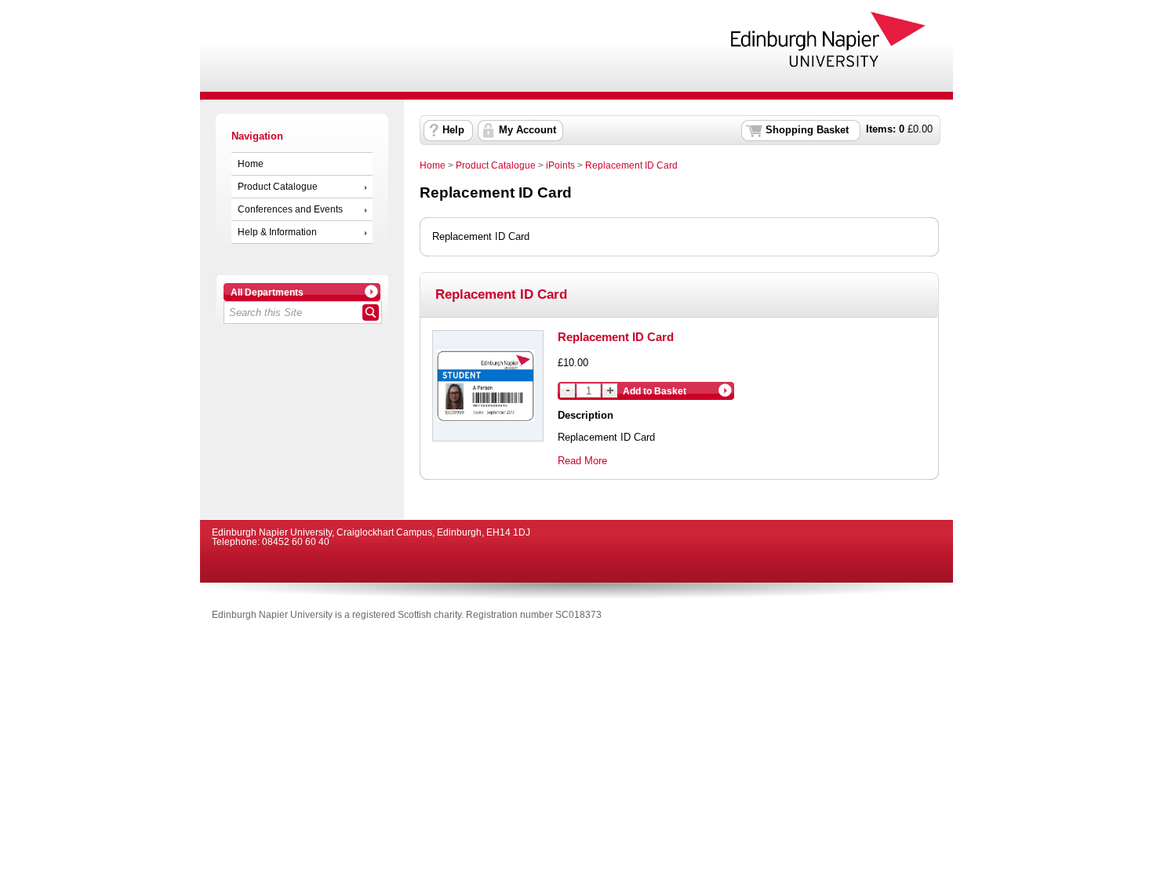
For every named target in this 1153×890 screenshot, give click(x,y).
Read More (582, 461)
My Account (527, 130)
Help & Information (277, 232)
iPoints (560, 165)
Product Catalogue (278, 186)
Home (251, 164)
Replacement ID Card (631, 165)
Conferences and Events (290, 209)
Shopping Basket (807, 130)
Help (453, 130)
